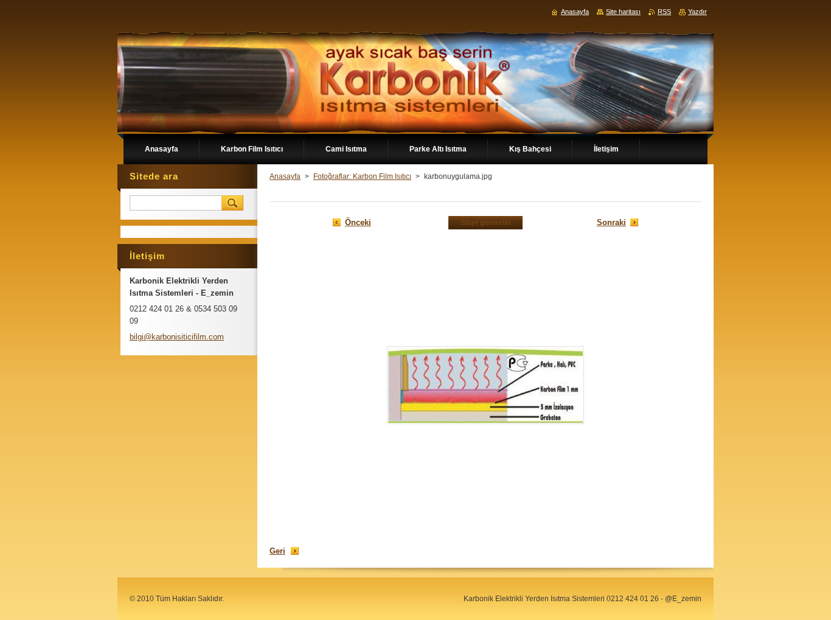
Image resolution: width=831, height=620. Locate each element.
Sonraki (611, 222)
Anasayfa (285, 176)
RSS (664, 11)
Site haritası (623, 11)
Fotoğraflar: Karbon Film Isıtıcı (362, 176)
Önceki (358, 222)
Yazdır (697, 11)
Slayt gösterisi (485, 222)
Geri (277, 551)
